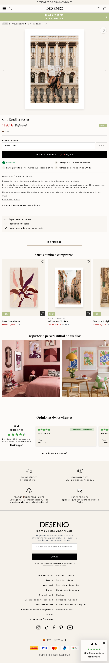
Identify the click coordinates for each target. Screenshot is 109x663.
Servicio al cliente (64, 580)
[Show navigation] (4, 8)
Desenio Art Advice (65, 575)
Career (49, 590)
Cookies (60, 595)
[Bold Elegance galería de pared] (31, 368)
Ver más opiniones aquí (54, 453)
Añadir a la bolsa (54, 154)
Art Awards (47, 614)
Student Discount (44, 605)
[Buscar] (10, 8)
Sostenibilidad (46, 595)
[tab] (18, 114)
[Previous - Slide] (3, 69)
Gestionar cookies (65, 609)
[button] (101, 145)
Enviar (54, 556)
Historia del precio (11, 199)
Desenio (63, 655)
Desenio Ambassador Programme (37, 609)
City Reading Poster (37, 24)
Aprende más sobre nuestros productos (21, 205)
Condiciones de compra (67, 590)
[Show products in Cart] (105, 8)
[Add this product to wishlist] (103, 30)
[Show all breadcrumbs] (5, 23)
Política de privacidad (62, 563)
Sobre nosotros (45, 575)
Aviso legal (48, 585)
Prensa (49, 580)
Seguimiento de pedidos (67, 585)
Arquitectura (18, 24)
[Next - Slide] (105, 69)
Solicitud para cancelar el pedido (72, 605)
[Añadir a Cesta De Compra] (42, 313)
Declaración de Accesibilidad (39, 600)
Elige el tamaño (10, 140)
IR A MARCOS (54, 242)
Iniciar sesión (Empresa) (41, 619)
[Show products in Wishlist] (98, 8)
